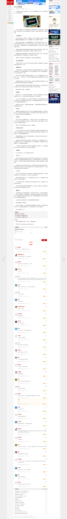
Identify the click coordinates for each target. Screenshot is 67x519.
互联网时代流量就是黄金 (20, 39)
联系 (15, 231)
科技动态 (10, 13)
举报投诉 (20, 516)
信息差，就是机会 (17, 507)
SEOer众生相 (18, 7)
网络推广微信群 (57, 80)
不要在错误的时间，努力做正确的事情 (19, 502)
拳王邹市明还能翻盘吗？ (52, 55)
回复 (44, 251)
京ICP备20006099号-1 (24, 517)
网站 (31, 49)
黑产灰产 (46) (51, 70)
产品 (46, 43)
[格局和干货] (4, 259)
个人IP (36, 53)
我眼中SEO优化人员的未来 (19, 213)
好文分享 (10, 9)
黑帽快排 (27, 75)
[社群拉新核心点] (63, 259)
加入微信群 (46, 227)
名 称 (15, 230)
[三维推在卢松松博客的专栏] (54, 20)
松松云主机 (12, 23)
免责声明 (23, 516)
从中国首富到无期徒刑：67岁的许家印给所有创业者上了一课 (22, 491)
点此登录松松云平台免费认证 (19, 229)
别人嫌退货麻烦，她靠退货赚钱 (18, 497)
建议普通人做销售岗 (51, 84)
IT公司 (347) (56, 67)
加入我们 (15, 516)
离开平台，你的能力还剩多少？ (18, 510)
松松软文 (11, 23)
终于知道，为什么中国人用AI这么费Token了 (54, 54)
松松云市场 (8, 23)
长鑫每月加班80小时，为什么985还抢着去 (54, 58)
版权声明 (25, 516)
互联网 (18, 136)
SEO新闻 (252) (57, 74)
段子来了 (10, 11)
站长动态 (10, 7)
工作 (27, 168)
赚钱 (30, 140)
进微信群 (9, 23)
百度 (35, 100)
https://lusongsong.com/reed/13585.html (26, 224)
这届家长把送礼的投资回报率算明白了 (53, 90)
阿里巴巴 (37, 130)
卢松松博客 (10, 2)
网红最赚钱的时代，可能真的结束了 (19, 494)
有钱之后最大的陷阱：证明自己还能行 (19, 505)
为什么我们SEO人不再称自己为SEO (21, 215)
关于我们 (18, 516)
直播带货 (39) (51, 71)
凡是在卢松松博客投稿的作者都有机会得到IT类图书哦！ (21, 513)
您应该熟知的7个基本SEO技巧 (52, 51)
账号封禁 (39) (57, 70)
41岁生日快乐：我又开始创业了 (52, 86)
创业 (35, 39)
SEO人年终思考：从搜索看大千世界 (21, 217)
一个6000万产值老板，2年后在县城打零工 (54, 48)
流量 (31, 39)
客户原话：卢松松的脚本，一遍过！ (53, 57)
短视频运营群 (51, 80)
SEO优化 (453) (51, 67)
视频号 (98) (56, 71)
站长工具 (10, 15)
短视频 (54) (51, 74)
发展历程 (28, 516)
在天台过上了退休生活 (51, 87)
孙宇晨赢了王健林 (17, 499)
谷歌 (37, 100)
